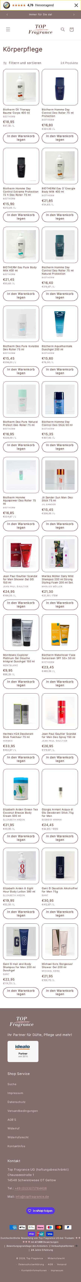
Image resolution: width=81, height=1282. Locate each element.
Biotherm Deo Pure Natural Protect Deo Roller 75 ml (20, 423)
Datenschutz (17, 1102)
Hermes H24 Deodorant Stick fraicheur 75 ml (18, 735)
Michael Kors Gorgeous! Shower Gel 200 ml (57, 965)
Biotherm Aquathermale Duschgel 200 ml (57, 348)
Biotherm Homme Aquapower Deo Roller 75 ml (19, 500)
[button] (8, 29)
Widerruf (14, 1128)
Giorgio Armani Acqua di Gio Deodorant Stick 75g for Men (57, 812)
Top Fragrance (34, 1258)
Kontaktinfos (16, 1146)
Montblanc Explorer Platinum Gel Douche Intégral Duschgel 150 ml (19, 658)
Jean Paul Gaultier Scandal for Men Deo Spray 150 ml (59, 735)
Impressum (15, 1093)
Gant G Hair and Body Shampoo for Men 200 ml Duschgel (19, 967)
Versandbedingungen (23, 1111)
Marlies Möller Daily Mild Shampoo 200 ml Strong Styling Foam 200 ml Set (57, 579)
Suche (12, 1084)
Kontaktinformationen (34, 1270)
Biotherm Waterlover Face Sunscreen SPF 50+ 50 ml (59, 656)
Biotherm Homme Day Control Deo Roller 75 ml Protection (58, 112)
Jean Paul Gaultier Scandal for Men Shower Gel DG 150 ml (20, 579)
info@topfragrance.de (32, 1196)
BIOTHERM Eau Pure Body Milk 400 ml (20, 269)
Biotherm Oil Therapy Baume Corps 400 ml (16, 111)
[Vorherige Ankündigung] (7, 14)
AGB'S (12, 1119)
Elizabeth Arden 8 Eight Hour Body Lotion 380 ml (19, 890)
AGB (50, 1264)
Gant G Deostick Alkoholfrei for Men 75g (60, 890)
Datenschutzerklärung (31, 1264)
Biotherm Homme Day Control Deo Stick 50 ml (57, 423)
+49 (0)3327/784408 (31, 1188)
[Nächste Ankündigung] (74, 14)
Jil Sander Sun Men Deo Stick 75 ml (57, 499)
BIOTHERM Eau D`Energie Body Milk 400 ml (58, 190)
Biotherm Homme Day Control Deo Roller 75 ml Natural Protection (58, 270)
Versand (61, 1264)
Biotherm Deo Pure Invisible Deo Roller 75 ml (21, 348)
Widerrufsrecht (18, 1137)
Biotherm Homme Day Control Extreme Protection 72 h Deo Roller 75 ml (21, 191)
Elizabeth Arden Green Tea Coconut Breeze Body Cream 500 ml (20, 812)
